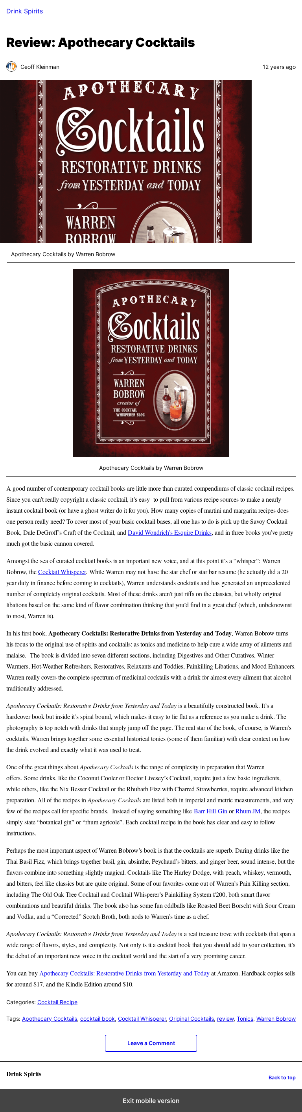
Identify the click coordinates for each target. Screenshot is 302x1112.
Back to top (282, 1078)
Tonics (245, 1018)
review (225, 1018)
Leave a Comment (151, 1043)
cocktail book (97, 1018)
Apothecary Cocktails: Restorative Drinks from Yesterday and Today (124, 973)
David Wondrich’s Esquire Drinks (170, 532)
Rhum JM (248, 811)
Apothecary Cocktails (49, 1018)
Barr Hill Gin (210, 811)
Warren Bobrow (276, 1018)
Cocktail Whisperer (62, 571)
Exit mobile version (151, 1101)
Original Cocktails (191, 1018)
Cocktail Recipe (57, 1002)
